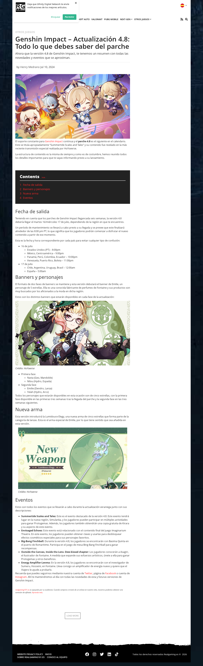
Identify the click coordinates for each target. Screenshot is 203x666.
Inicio (48, 654)
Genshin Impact (54, 141)
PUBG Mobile (111, 19)
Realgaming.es (171, 654)
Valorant (96, 19)
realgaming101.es (22, 589)
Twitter (88, 573)
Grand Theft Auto (79, 19)
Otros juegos (141, 19)
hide (43, 177)
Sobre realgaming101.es (31, 657)
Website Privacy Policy (30, 654)
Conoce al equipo (57, 657)
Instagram (21, 577)
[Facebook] (87, 654)
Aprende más (37, 592)
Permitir (69, 16)
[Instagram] (94, 654)
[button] (186, 19)
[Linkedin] (109, 654)
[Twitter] (102, 654)
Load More (73, 615)
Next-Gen (125, 19)
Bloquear (55, 16)
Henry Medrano (30, 67)
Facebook (110, 573)
